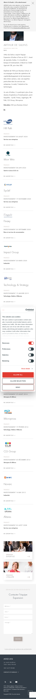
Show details (25, 368)
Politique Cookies (18, 686)
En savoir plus (9, 145)
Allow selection (18, 381)
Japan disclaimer (7, 689)
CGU (5, 686)
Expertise (10, 556)
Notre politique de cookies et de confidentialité (18, 649)
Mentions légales (10, 686)
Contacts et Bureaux (10, 672)
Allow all (18, 375)
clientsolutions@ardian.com (21, 28)
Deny (18, 387)
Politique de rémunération (20, 687)
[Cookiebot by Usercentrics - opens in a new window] (25, 310)
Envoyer (18, 639)
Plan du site (6, 691)
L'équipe (10, 577)
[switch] (31, 349)
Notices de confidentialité (9, 687)
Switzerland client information (18, 689)
